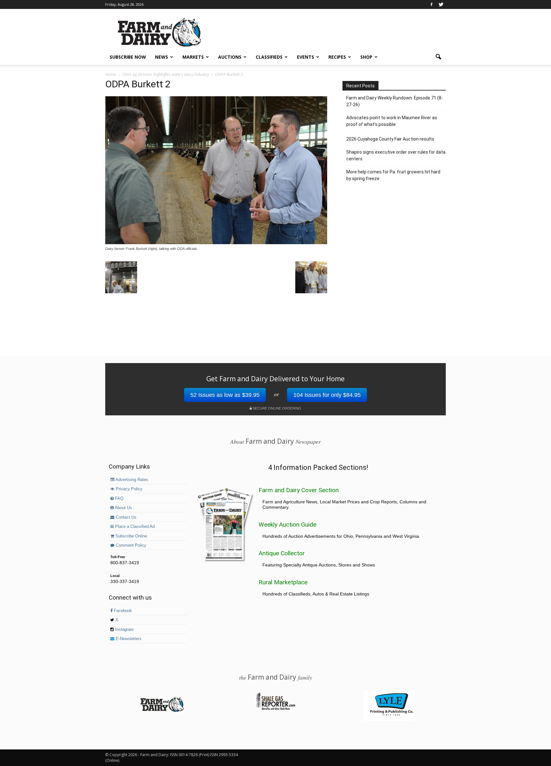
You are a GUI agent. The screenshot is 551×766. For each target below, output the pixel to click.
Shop (366, 57)
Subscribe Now (128, 57)
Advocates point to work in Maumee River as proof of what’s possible (391, 121)
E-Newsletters (128, 639)
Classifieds (269, 57)
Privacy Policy (128, 489)
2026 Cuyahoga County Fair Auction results (390, 139)
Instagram (124, 629)
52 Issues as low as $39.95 (225, 395)
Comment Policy (130, 545)
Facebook (122, 611)
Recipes (337, 57)
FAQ (118, 498)
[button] (438, 57)
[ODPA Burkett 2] (216, 242)
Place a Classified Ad (134, 526)
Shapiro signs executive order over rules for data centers (395, 155)
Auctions (229, 57)
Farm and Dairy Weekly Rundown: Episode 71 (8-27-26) (394, 101)
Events (305, 57)
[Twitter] (441, 4)
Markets (193, 57)
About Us (123, 508)
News (161, 57)
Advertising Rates (131, 480)
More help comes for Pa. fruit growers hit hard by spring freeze (393, 175)
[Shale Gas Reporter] (275, 708)
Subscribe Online (130, 536)
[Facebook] (431, 4)
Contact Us (125, 517)
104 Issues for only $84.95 (327, 395)
